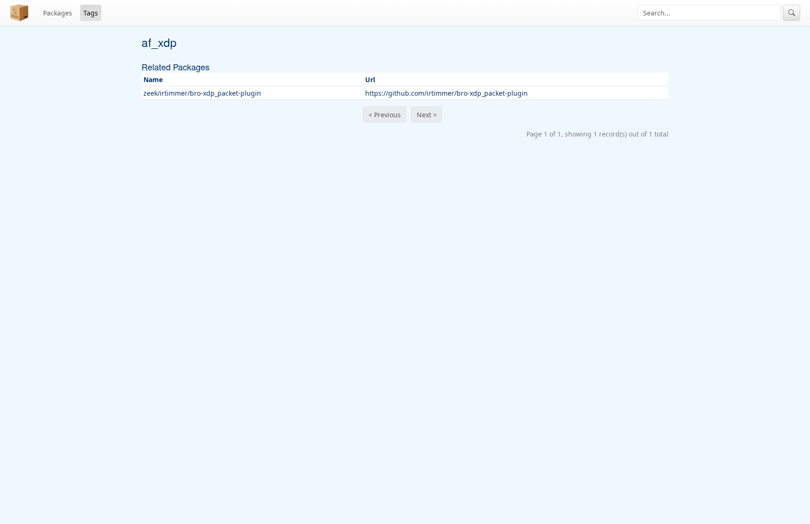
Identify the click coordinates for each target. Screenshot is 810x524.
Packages (57, 12)
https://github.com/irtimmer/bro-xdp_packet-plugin (446, 93)
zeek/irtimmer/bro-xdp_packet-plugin (202, 93)
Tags (90, 12)
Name (153, 79)
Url (370, 79)
